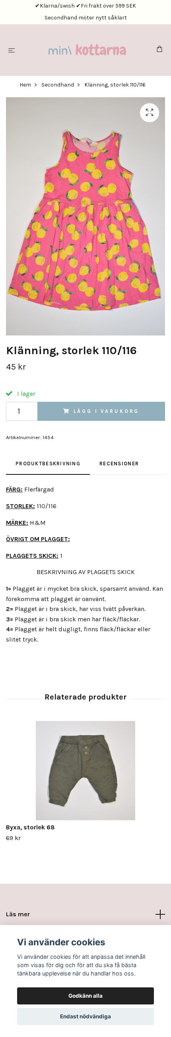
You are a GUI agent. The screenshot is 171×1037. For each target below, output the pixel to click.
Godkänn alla (85, 996)
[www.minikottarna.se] (87, 50)
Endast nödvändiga (85, 1016)
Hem (25, 84)
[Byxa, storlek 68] (85, 770)
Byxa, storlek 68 (30, 827)
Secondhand (57, 84)
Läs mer (18, 914)
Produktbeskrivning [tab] (48, 463)
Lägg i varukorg (107, 411)
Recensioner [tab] (119, 463)
